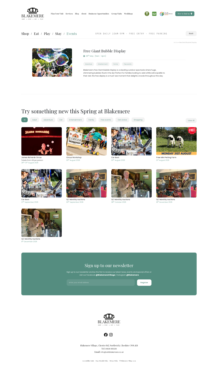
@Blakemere (132, 275)
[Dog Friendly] (147, 13)
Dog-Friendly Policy (102, 361)
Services (69, 13)
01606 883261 (111, 349)
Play (47, 33)
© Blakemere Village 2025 (127, 361)
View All (191, 120)
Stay (58, 33)
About (83, 13)
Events (72, 33)
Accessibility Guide (88, 361)
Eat (36, 33)
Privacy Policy (114, 361)
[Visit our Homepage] (32, 13)
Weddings (128, 13)
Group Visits (116, 13)
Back (191, 33)
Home (176, 42)
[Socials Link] (106, 335)
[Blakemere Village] (109, 319)
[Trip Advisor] (154, 14)
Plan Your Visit (57, 13)
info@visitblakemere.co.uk (112, 352)
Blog (77, 13)
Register (144, 282)
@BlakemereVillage (105, 275)
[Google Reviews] (166, 13)
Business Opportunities (99, 13)
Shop (25, 33)
